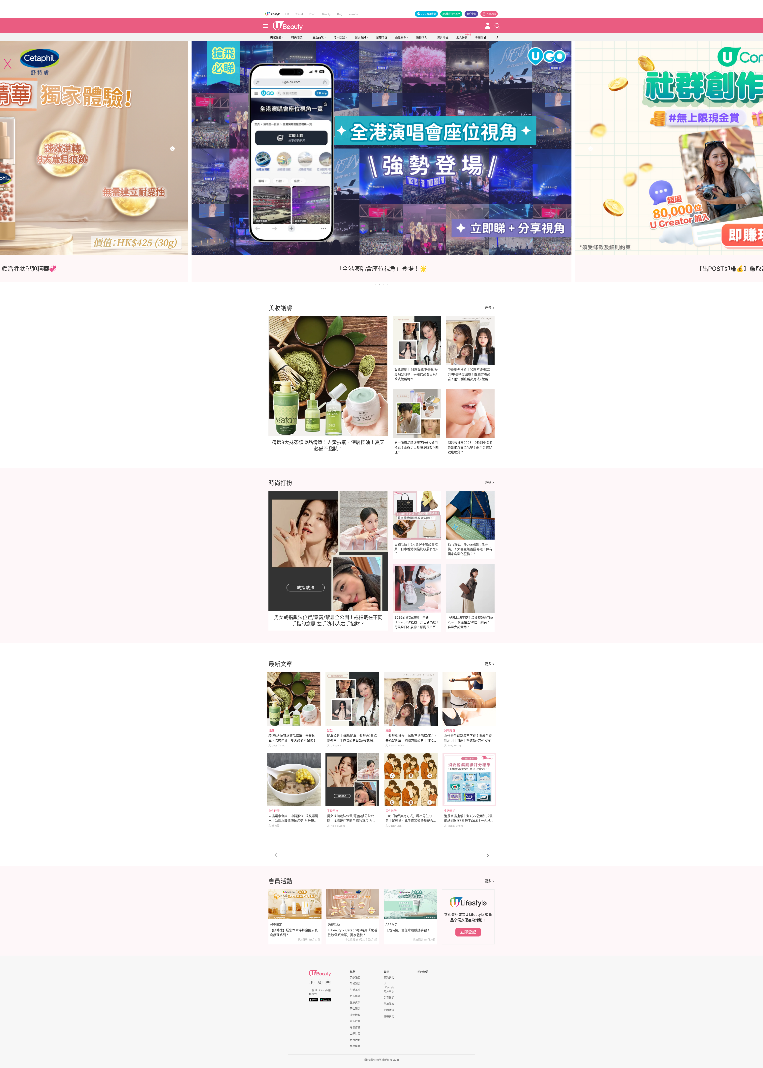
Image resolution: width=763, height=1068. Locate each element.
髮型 (330, 730)
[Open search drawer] (497, 25)
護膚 (271, 730)
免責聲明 (389, 997)
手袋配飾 (332, 810)
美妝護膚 (275, 37)
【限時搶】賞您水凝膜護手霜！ (407, 930)
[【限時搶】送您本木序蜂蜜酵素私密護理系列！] (294, 904)
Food (312, 14)
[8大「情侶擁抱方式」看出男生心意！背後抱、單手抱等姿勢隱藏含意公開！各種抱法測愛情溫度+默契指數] (411, 780)
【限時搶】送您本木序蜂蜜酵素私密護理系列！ (294, 932)
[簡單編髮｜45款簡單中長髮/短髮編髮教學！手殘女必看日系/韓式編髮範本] (352, 699)
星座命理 (381, 37)
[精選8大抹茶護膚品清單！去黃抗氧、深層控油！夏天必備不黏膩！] (294, 699)
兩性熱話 (391, 810)
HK (287, 14)
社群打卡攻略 (453, 13)
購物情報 (421, 37)
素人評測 (355, 1021)
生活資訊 (449, 810)
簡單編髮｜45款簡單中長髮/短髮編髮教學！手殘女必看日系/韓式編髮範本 (416, 374)
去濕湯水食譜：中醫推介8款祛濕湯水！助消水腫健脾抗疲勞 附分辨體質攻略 (293, 820)
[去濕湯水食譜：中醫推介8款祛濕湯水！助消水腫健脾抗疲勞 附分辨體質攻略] (294, 780)
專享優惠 (355, 1046)
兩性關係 (400, 37)
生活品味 (318, 37)
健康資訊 (360, 37)
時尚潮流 (296, 37)
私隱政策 (389, 1010)
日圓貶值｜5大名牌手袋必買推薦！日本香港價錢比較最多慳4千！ (416, 549)
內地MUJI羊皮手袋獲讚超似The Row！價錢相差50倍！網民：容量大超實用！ (470, 622)
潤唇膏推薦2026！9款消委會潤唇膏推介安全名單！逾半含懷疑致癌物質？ (470, 447)
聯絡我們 (389, 1016)
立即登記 (468, 932)
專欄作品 (355, 1027)
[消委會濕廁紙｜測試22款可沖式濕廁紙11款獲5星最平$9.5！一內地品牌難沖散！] (469, 780)
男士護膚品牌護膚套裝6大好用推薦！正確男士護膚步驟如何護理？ (416, 447)
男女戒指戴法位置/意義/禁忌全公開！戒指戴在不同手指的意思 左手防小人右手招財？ (351, 820)
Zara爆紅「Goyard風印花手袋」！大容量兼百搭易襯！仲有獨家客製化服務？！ (470, 549)
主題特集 (355, 1033)
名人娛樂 (339, 37)
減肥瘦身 (449, 730)
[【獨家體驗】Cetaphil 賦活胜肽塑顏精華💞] (354, 148)
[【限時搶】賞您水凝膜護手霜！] (410, 904)
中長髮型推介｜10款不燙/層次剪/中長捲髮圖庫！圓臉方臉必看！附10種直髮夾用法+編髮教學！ (410, 740)
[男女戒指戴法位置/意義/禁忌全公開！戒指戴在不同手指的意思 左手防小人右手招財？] (352, 780)
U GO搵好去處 (428, 13)
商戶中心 (471, 13)
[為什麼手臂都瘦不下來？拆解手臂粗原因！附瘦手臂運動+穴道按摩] (469, 699)
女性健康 (274, 810)
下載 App (491, 13)
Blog (340, 14)
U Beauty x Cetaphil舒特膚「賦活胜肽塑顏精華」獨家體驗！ (352, 932)
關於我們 (389, 977)
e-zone (353, 14)
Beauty (326, 14)
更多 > (490, 308)
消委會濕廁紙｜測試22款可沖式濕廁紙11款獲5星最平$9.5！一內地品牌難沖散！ (469, 820)
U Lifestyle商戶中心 (389, 987)
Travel (299, 14)
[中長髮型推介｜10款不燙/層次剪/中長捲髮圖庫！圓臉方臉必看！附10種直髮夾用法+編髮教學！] (411, 699)
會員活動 (355, 1039)
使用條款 (389, 1003)
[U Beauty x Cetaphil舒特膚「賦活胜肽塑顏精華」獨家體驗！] (352, 904)
